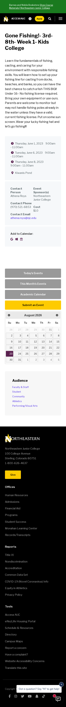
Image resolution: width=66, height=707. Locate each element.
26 (35, 353)
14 (50, 341)
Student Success (15, 521)
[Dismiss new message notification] (61, 684)
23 (11, 353)
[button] (60, 18)
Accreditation (13, 568)
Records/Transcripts (17, 535)
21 (50, 347)
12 (35, 341)
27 (43, 353)
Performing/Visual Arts (25, 405)
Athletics (17, 401)
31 (50, 329)
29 (57, 353)
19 (35, 347)
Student (16, 391)
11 (27, 341)
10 (19, 341)
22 (57, 347)
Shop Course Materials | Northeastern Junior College (31, 6)
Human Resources (16, 495)
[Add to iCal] (21, 239)
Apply (39, 19)
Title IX (9, 555)
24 (19, 353)
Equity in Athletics (16, 588)
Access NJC (18, 18)
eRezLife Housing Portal (20, 621)
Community (18, 396)
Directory (11, 634)
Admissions (12, 501)
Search (50, 18)
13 (43, 341)
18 (26, 347)
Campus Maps (14, 641)
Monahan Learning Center (21, 528)
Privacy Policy (13, 594)
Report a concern (15, 648)
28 (50, 353)
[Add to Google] (12, 239)
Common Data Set (16, 574)
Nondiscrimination (16, 561)
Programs (11, 515)
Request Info (30, 18)
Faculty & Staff (20, 387)
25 (26, 353)
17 (19, 347)
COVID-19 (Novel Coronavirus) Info (26, 581)
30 (11, 359)
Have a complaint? (16, 654)
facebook (10, 696)
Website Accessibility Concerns (25, 661)
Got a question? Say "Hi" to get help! (39, 688)
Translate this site (16, 668)
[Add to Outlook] (16, 239)
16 (11, 347)
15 (57, 341)
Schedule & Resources (19, 628)
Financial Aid (12, 508)
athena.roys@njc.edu (23, 218)
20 (43, 347)
